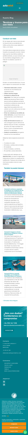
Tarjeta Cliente (8, 365)
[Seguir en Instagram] (4, 384)
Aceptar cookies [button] (14, 431)
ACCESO (19, 3)
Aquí (8, 416)
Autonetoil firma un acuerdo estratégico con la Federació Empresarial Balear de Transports (13, 275)
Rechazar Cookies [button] (14, 427)
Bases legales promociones (11, 371)
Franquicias (7, 367)
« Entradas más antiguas (10, 300)
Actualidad (14, 27)
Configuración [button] (14, 424)
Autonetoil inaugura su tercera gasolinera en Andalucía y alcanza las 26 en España (13, 233)
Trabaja (6, 369)
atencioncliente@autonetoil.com (12, 353)
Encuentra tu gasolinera (11, 363)
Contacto (8, 330)
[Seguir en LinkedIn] (4, 381)
